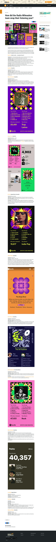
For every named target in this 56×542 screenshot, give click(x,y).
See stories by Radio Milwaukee (10, 526)
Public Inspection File (33, 533)
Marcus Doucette (11, 76)
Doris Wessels (10, 316)
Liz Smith (9, 492)
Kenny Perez (10, 136)
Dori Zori (9, 55)
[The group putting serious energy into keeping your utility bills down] (41, 29)
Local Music (46, 41)
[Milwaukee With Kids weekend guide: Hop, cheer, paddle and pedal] (41, 36)
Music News (6, 12)
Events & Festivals (47, 34)
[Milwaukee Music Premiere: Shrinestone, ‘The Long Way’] (41, 49)
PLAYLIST (0, 11)
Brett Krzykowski (11, 369)
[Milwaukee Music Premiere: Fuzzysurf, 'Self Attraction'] (41, 42)
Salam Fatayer (10, 255)
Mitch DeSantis (10, 430)
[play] (5, 5)
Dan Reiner (10, 499)
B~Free (9, 194)
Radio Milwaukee (8, 21)
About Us (22, 533)
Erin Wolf (9, 68)
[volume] (7, 5)
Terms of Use (42, 533)
